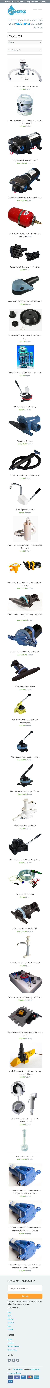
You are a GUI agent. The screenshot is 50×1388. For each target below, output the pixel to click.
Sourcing (10, 1319)
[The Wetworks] (17, 11)
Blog (9, 1326)
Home (10, 1316)
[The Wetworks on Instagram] (18, 1360)
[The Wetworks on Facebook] (14, 1360)
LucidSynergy (35, 1369)
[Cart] (40, 8)
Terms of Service (13, 1346)
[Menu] (35, 8)
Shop (9, 1312)
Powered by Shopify (14, 1373)
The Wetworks (18, 1369)
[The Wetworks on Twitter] (10, 1360)
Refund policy (12, 1350)
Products (15, 36)
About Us (11, 1322)
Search (10, 1339)
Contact (10, 1329)
